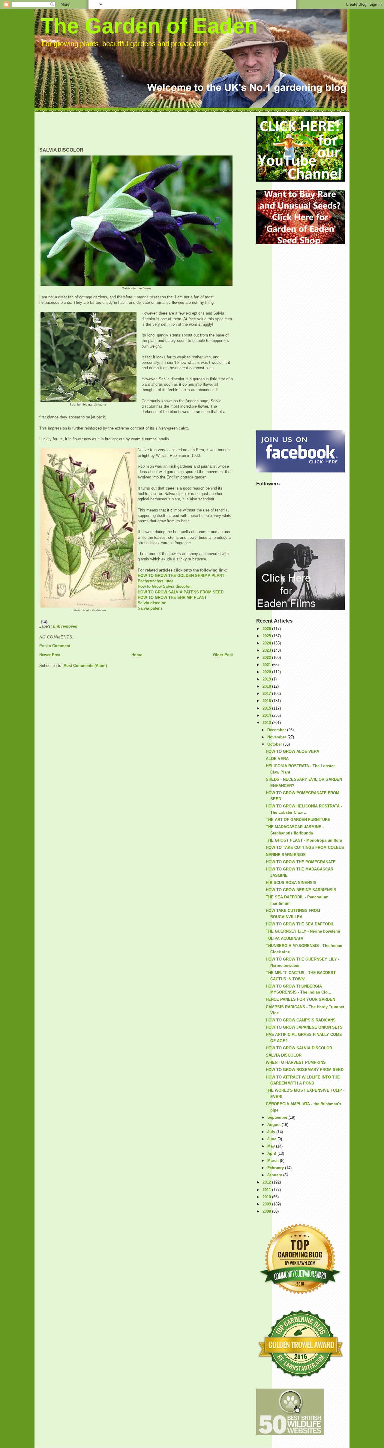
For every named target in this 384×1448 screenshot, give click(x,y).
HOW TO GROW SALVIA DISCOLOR (299, 1048)
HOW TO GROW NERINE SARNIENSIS (301, 890)
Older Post (223, 655)
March (273, 1160)
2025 (267, 636)
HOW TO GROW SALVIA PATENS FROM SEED (181, 592)
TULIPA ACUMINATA (284, 938)
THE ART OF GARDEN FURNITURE (298, 819)
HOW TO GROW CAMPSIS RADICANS (301, 1020)
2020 (267, 672)
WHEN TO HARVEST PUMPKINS (296, 1062)
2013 (267, 722)
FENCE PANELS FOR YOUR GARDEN (300, 999)
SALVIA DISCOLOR (284, 1055)
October (275, 744)
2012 (267, 1182)
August (274, 1124)
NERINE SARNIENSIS (286, 854)
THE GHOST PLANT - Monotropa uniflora (304, 840)
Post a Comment (54, 646)
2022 (267, 657)
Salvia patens (150, 608)
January (275, 1175)
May (271, 1146)
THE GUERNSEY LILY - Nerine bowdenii (303, 931)
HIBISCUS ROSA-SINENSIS (291, 882)
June (272, 1139)
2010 (267, 1197)
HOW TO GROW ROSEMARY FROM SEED (305, 1069)
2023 (267, 650)
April (272, 1153)
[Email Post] (136, 622)
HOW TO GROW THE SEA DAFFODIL (300, 924)
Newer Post (49, 655)
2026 (267, 628)
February (276, 1168)
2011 (267, 1189)
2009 (267, 1204)
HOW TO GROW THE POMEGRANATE (301, 862)
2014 (267, 715)
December (277, 730)
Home (136, 655)
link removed (65, 626)
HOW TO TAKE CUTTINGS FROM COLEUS (305, 847)
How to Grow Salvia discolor (164, 586)
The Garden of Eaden (149, 26)
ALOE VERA (277, 758)
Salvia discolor (152, 603)
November (277, 737)
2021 (267, 664)
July (271, 1132)
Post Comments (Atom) (85, 665)
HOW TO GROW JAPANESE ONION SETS (304, 1027)
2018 (267, 686)
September (278, 1117)
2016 (267, 700)
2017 (267, 693)
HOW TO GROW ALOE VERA (292, 751)
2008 (267, 1211)
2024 (267, 643)
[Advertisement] (148, 129)
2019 (267, 679)
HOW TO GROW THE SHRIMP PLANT (172, 597)
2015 (267, 708)
